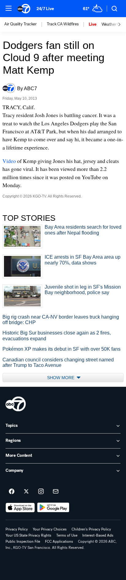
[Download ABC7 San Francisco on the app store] (20, 507)
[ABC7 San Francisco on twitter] (26, 492)
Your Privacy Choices (50, 529)
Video (9, 160)
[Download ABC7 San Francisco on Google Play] (53, 507)
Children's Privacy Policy (91, 529)
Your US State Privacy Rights (28, 535)
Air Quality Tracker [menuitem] (20, 24)
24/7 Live (45, 9)
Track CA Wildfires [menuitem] (63, 24)
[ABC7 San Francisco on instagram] (41, 492)
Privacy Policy (17, 529)
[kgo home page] (16, 404)
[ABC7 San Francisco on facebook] (12, 492)
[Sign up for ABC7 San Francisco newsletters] (56, 492)
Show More (61, 377)
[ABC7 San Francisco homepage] (23, 8)
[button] (8, 8)
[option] (25, 24)
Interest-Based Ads (97, 535)
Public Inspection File (23, 541)
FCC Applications (59, 541)
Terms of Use (66, 535)
